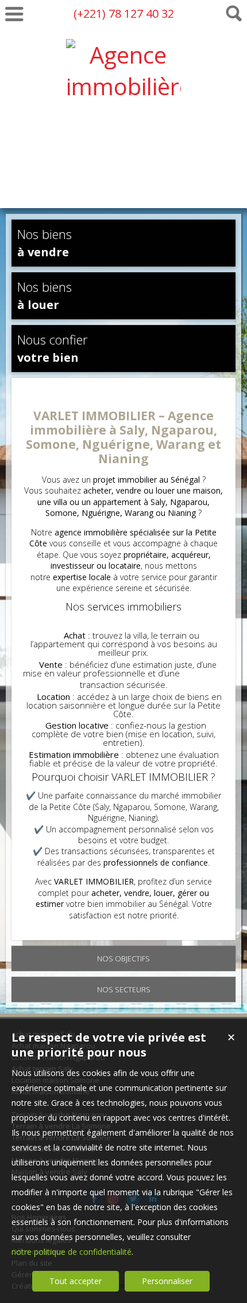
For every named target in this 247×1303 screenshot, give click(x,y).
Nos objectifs (123, 958)
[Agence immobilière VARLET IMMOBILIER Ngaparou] (123, 181)
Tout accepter (75, 1280)
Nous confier (52, 348)
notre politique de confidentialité (71, 1251)
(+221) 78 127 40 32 (124, 13)
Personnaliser (167, 1280)
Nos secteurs (123, 989)
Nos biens (44, 242)
